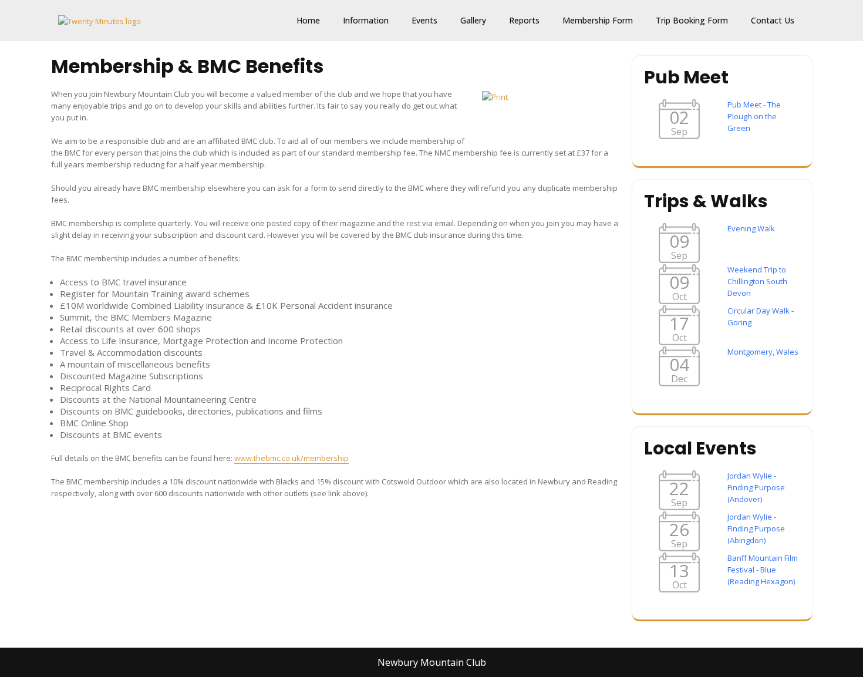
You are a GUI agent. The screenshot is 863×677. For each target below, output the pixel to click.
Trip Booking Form (692, 20)
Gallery (473, 20)
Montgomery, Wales (762, 351)
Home (308, 20)
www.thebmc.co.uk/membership (291, 458)
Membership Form (597, 20)
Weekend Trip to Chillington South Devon (757, 281)
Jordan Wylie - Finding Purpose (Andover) (756, 487)
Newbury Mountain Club (431, 662)
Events (424, 20)
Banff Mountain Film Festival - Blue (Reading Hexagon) (762, 570)
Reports (524, 20)
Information (366, 20)
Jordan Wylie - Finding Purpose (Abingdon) (756, 528)
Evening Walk (751, 228)
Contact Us (772, 20)
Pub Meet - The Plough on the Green (754, 116)
